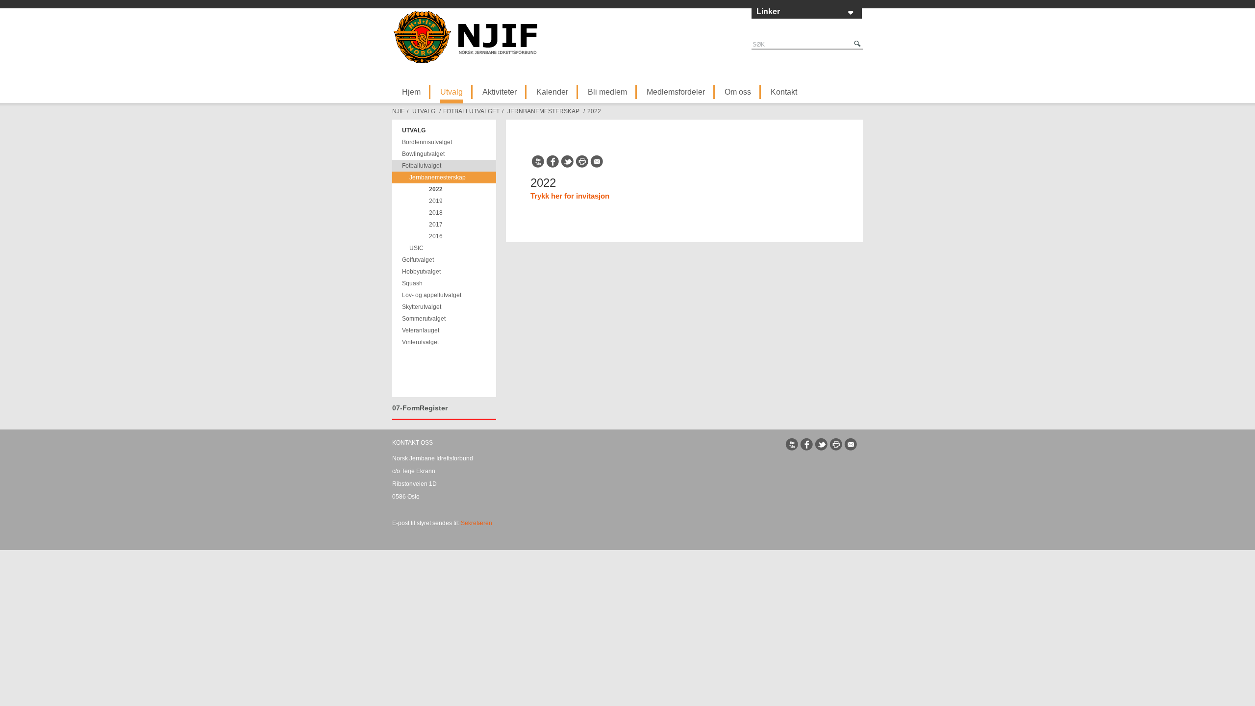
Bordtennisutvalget (427, 142)
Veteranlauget (420, 330)
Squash (412, 283)
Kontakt (784, 92)
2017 (436, 224)
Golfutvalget (418, 259)
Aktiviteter (499, 92)
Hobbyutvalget (421, 271)
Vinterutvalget (420, 342)
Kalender (552, 92)
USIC (416, 248)
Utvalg (451, 92)
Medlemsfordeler (676, 92)
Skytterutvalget (421, 306)
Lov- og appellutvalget (431, 295)
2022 (594, 111)
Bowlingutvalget (423, 154)
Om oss (738, 92)
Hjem (411, 92)
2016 (436, 236)
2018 (436, 212)
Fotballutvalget (471, 111)
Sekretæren (476, 523)
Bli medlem (607, 92)
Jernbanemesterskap (543, 111)
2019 (436, 201)
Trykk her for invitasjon (569, 196)
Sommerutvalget (424, 318)
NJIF (398, 111)
